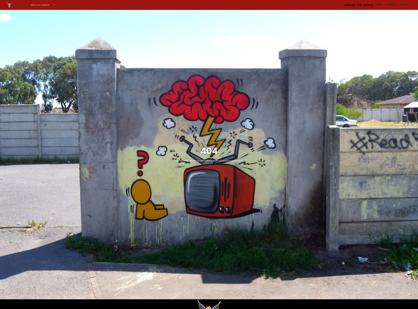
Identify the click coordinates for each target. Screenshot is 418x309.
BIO (379, 4)
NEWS (405, 4)
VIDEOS (391, 4)
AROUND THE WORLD (358, 4)
